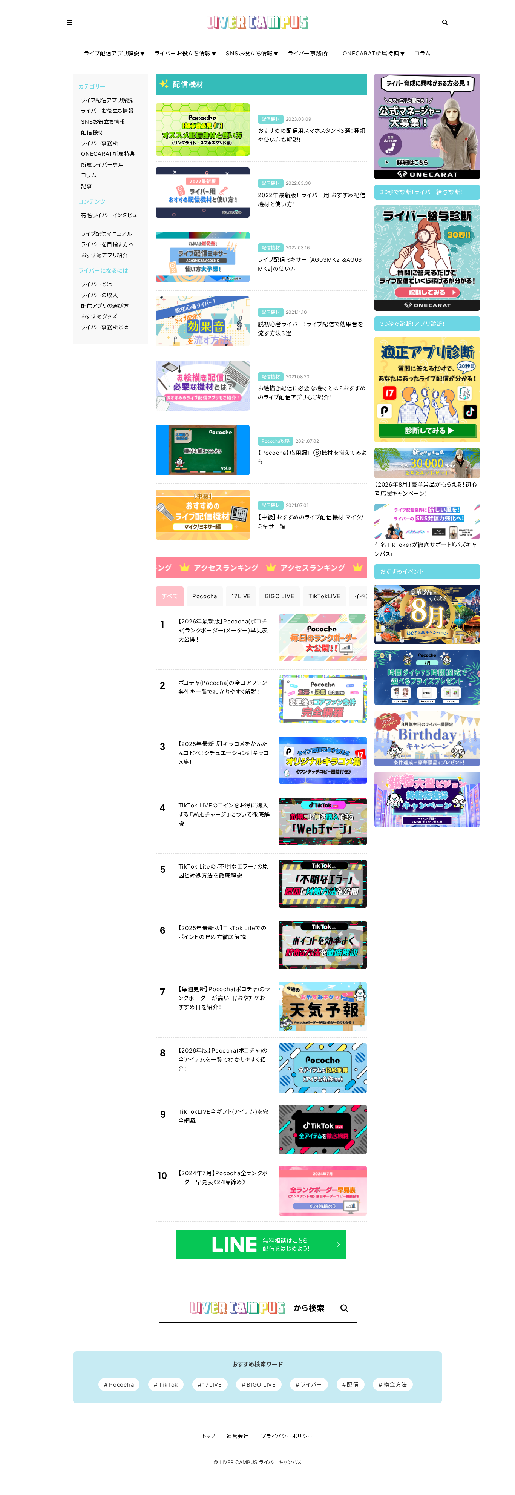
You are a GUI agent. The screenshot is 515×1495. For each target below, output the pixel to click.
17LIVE (212, 1384)
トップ (209, 1436)
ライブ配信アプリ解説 (111, 53)
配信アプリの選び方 (105, 305)
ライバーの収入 (99, 295)
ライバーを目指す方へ (107, 244)
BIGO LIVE (261, 1384)
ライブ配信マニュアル (106, 233)
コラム (422, 53)
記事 (86, 186)
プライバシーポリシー (287, 1436)
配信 (353, 1384)
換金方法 (395, 1384)
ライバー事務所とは (105, 327)
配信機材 (92, 132)
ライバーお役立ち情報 (183, 53)
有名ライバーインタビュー (109, 219)
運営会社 (238, 1436)
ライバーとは (96, 284)
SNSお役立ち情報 (249, 53)
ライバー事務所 (308, 53)
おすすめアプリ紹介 (104, 255)
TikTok (168, 1384)
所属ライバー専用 (102, 164)
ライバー (311, 1384)
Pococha (121, 1384)
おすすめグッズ (99, 316)
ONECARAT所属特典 (371, 53)
